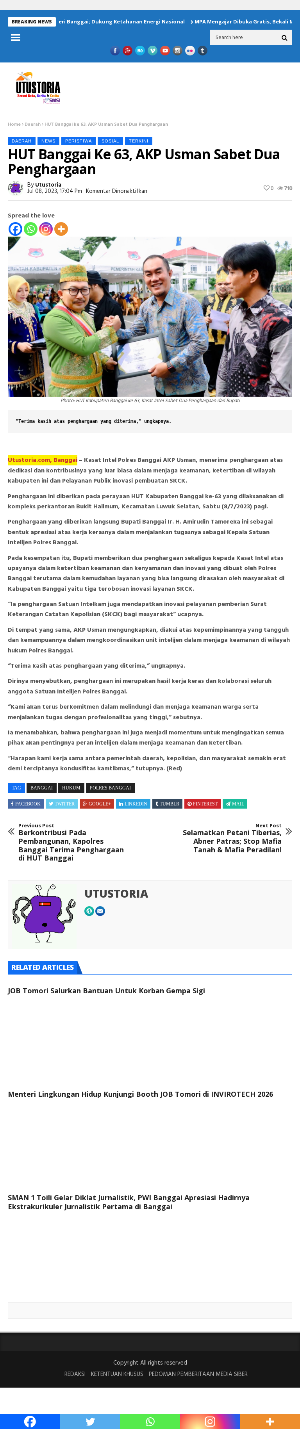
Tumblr (169, 804)
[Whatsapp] (31, 229)
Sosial (110, 141)
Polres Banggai (110, 788)
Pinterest (205, 804)
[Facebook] (15, 229)
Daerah (33, 124)
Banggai (41, 788)
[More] (61, 229)
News (48, 141)
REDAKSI (75, 1374)
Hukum (71, 788)
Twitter (65, 804)
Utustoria (48, 185)
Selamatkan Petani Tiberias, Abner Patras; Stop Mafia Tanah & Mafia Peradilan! (232, 838)
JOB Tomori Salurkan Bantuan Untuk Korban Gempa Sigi (106, 990)
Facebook (28, 804)
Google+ (100, 804)
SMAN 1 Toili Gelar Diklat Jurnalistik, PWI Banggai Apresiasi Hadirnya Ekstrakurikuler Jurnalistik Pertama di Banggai (129, 1202)
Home (14, 124)
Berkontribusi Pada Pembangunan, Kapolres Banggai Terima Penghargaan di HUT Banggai (71, 842)
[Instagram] (46, 229)
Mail (238, 804)
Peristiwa (78, 141)
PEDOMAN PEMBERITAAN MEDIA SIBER (198, 1374)
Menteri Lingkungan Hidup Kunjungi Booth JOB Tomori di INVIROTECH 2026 (140, 1094)
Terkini (138, 141)
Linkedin (136, 804)
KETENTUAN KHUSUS (117, 1374)
